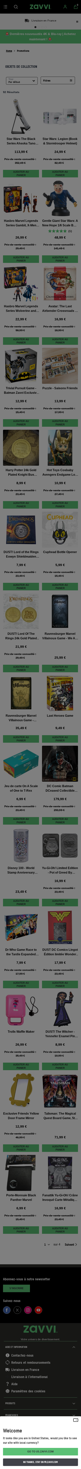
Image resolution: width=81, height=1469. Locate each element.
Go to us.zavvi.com (40, 1451)
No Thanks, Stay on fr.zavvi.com (40, 1462)
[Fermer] (75, 1420)
